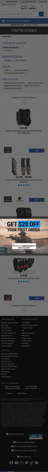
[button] (24, 248)
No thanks (24, 252)
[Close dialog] (1, 220)
